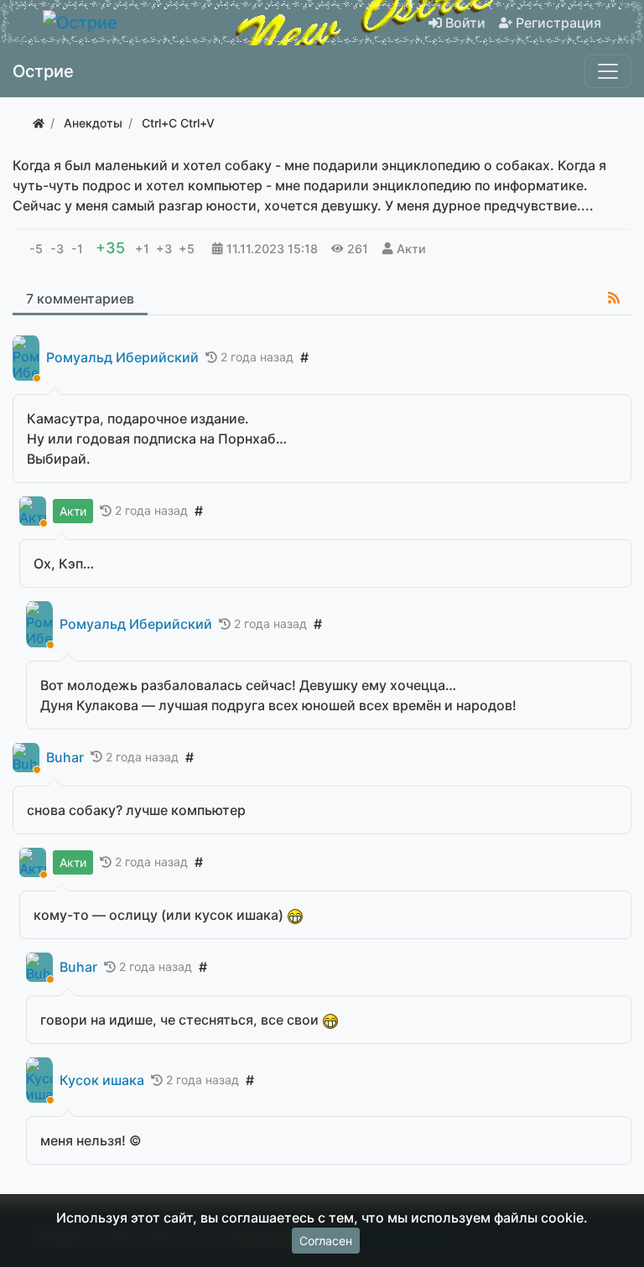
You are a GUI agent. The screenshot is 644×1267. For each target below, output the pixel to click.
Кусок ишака (102, 1080)
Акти (411, 248)
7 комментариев (80, 298)
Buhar (65, 758)
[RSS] (613, 298)
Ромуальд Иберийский (122, 358)
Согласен (325, 1240)
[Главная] (38, 123)
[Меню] (607, 71)
